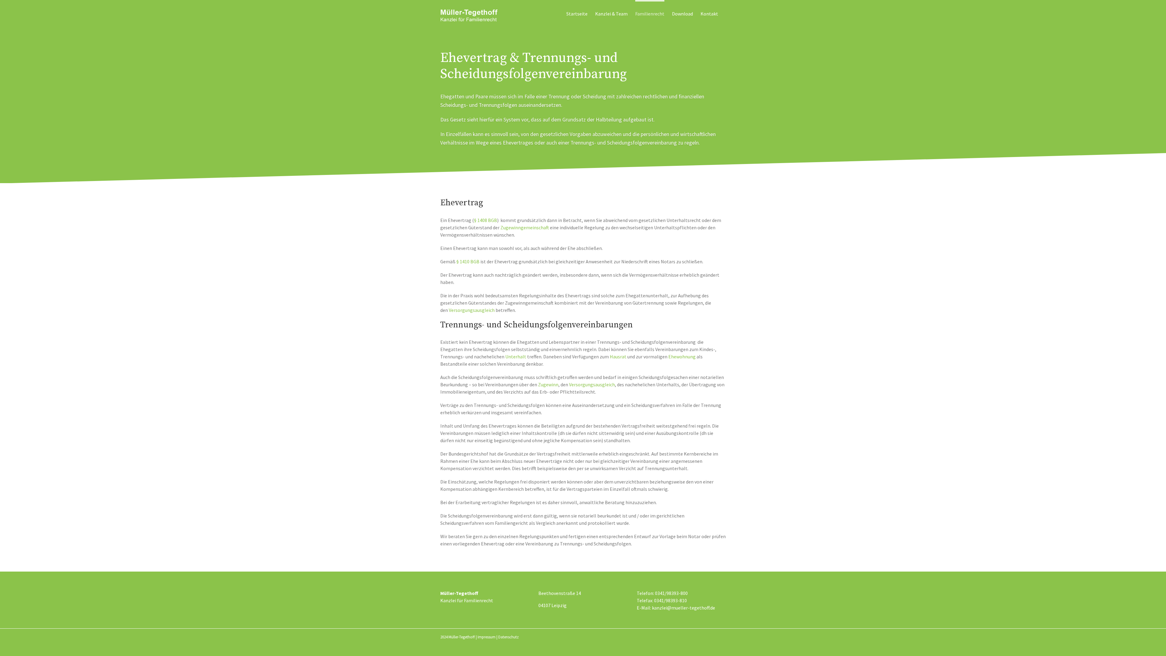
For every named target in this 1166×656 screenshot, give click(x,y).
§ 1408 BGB (485, 220)
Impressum (487, 637)
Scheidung (594, 96)
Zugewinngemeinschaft (524, 227)
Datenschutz (508, 637)
